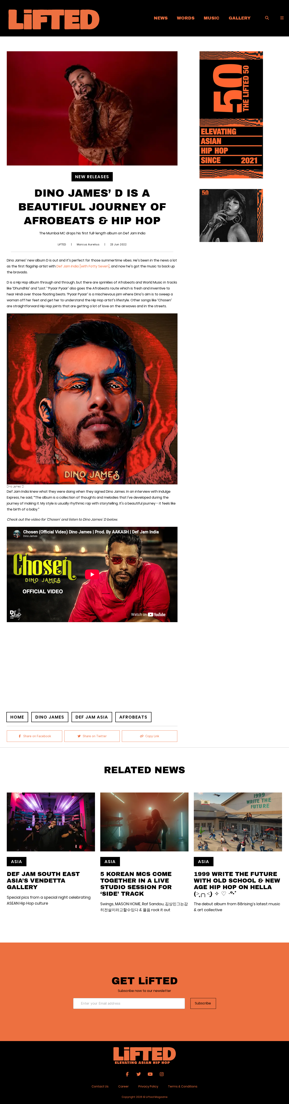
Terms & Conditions (182, 1086)
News (161, 18)
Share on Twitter (95, 736)
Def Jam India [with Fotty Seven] (83, 266)
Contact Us (100, 1086)
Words (185, 18)
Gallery (240, 18)
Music (211, 18)
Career (123, 1086)
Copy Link (152, 736)
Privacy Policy (148, 1086)
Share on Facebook (37, 736)
